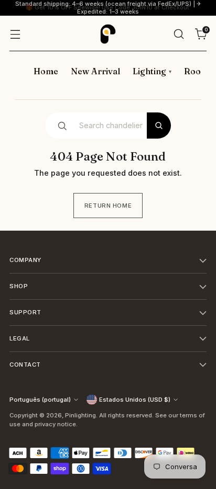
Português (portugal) (40, 399)
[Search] (159, 125)
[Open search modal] (178, 33)
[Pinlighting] (108, 34)
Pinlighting (80, 415)
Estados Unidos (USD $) (134, 399)
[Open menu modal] (15, 33)
